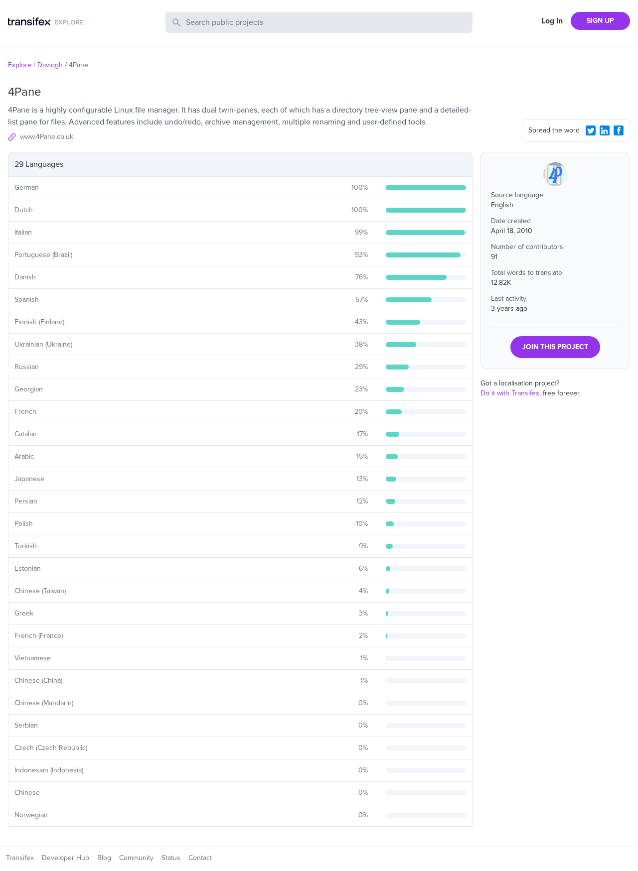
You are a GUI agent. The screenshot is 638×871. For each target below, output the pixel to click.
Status (170, 858)
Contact (200, 858)
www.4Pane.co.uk (46, 136)
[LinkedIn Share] (605, 130)
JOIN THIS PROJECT (555, 347)
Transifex (20, 858)
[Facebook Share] (619, 130)
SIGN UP (600, 20)
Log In (552, 21)
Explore (19, 65)
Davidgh (50, 65)
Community (136, 858)
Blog (104, 858)
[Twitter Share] (591, 130)
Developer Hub (65, 858)
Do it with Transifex (509, 393)
